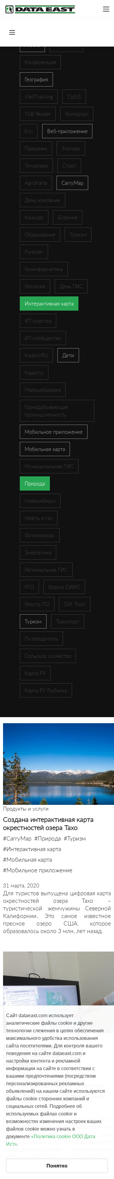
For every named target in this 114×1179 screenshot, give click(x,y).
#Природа (47, 838)
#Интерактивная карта (32, 848)
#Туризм (75, 838)
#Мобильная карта (27, 859)
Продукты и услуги (26, 808)
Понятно (57, 1165)
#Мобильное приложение (37, 870)
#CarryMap (17, 838)
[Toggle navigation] (106, 9)
